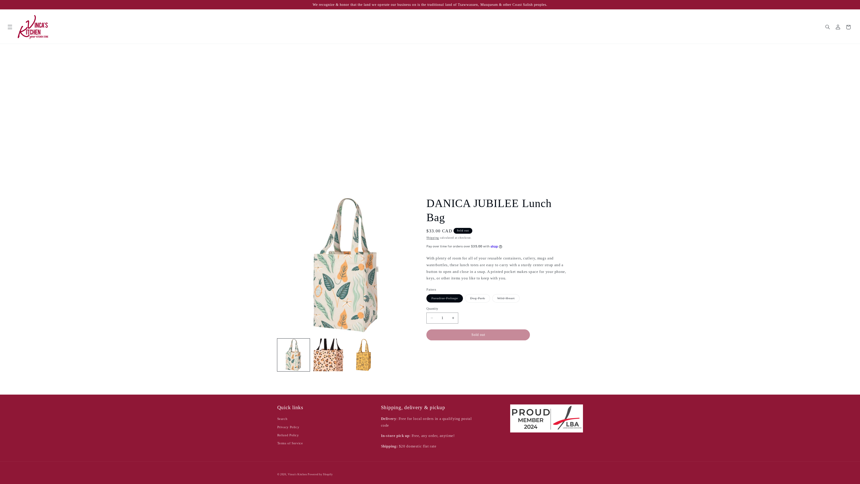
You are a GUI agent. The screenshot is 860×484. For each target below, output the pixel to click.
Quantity (432, 308)
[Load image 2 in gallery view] (328, 355)
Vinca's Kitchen (297, 474)
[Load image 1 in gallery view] (293, 355)
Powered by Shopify (320, 474)
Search (282, 419)
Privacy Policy (288, 427)
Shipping (432, 237)
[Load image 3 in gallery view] (363, 355)
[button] (10, 27)
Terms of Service (290, 443)
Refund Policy (288, 435)
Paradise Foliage (447, 299)
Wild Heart (508, 299)
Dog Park (480, 299)
